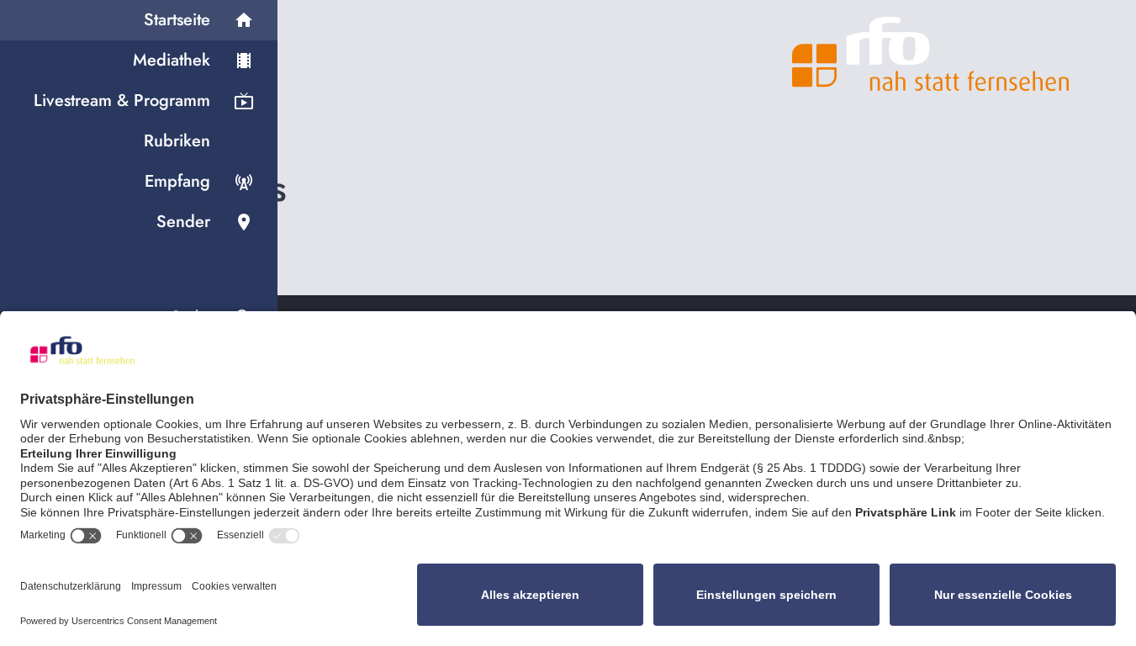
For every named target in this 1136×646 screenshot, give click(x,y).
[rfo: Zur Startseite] (931, 54)
